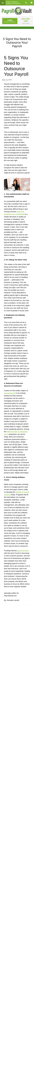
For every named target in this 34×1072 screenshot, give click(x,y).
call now (26, 2)
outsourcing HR (10, 393)
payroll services (23, 551)
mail (31, 2)
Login (10, 21)
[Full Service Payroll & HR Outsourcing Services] (17, 11)
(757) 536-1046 (26, 20)
